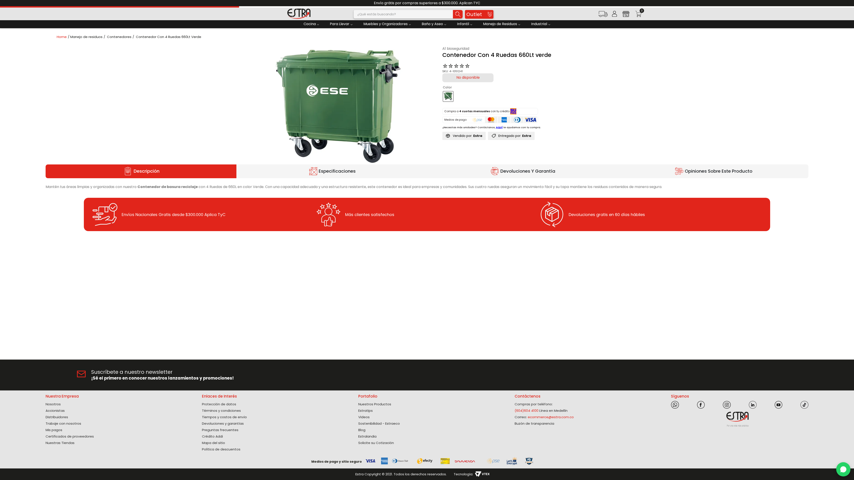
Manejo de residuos (86, 37)
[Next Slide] (849, 3)
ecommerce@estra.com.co (551, 417)
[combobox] (408, 14)
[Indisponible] (467, 77)
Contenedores (119, 37)
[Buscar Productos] (458, 14)
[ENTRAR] (614, 13)
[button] (603, 15)
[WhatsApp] (843, 469)
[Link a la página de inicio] (63, 37)
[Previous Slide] (5, 3)
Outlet (474, 14)
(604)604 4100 (526, 410)
